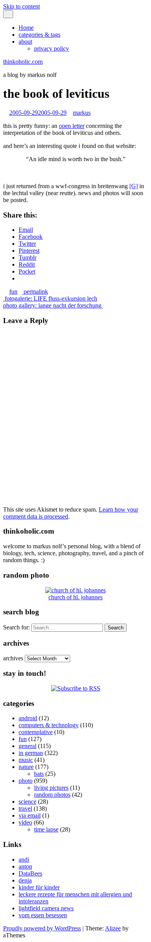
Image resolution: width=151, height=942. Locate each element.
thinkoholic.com (23, 61)
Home (26, 27)
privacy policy (51, 48)
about (25, 41)
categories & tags (39, 34)
